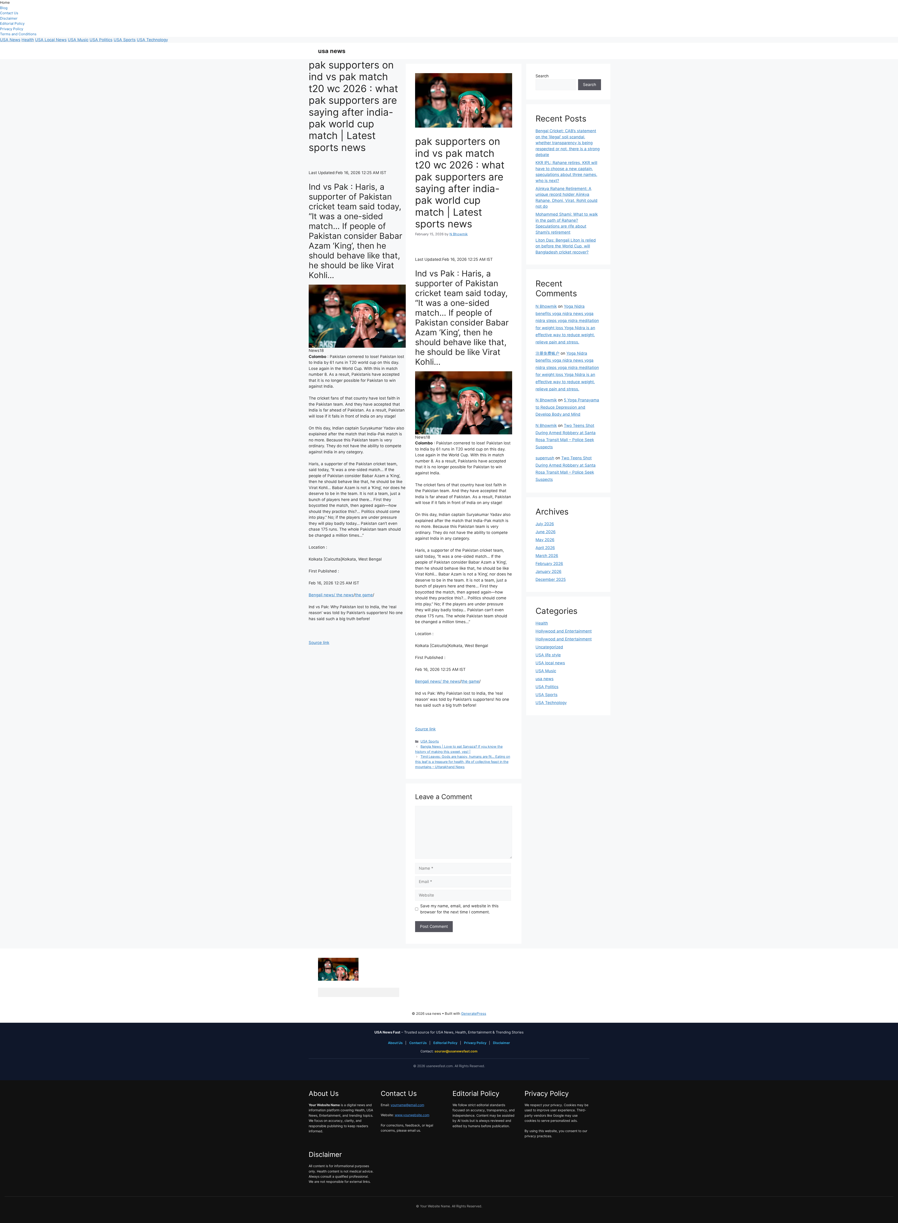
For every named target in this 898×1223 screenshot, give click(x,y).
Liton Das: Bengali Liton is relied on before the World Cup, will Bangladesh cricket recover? (566, 246)
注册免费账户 (547, 353)
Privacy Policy (11, 29)
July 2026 (545, 524)
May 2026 (545, 539)
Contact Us (9, 13)
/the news (344, 595)
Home (5, 2)
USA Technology (152, 39)
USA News (10, 39)
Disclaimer (9, 18)
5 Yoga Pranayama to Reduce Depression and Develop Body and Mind (567, 407)
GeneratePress (473, 1013)
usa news (331, 50)
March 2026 (547, 555)
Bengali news (321, 595)
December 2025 (551, 579)
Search (542, 76)
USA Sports (125, 39)
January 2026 (548, 571)
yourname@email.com (407, 1105)
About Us (395, 1043)
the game (364, 595)
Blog (3, 8)
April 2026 (545, 547)
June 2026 (546, 531)
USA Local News (51, 39)
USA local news (550, 663)
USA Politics (101, 39)
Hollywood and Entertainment (564, 631)
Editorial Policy (12, 23)
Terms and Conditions (18, 34)
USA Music (78, 39)
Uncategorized (549, 647)
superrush (545, 458)
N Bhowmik (546, 306)
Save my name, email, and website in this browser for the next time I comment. (459, 909)
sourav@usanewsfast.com (456, 1051)
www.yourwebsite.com (412, 1115)
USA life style (548, 655)
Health (28, 39)
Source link (319, 642)
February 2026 (549, 563)
